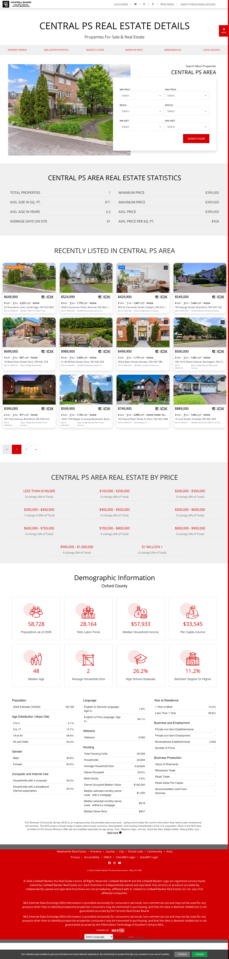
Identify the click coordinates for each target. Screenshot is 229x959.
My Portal (168, 4)
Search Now (196, 138)
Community (154, 851)
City (121, 851)
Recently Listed (95, 49)
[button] (224, 31)
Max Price (170, 89)
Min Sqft (124, 120)
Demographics (172, 49)
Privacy (75, 857)
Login (183, 4)
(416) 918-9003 (121, 4)
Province (95, 851)
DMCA (107, 857)
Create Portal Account (203, 4)
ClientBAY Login (125, 857)
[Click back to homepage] (15, 4)
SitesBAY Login (149, 857)
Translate (139, 936)
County (110, 851)
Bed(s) (123, 105)
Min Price (125, 89)
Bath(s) (169, 105)
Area (169, 851)
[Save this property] (52, 268)
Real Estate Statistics (56, 49)
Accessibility (91, 857)
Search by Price (134, 49)
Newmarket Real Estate (71, 851)
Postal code (135, 851)
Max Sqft (170, 120)
